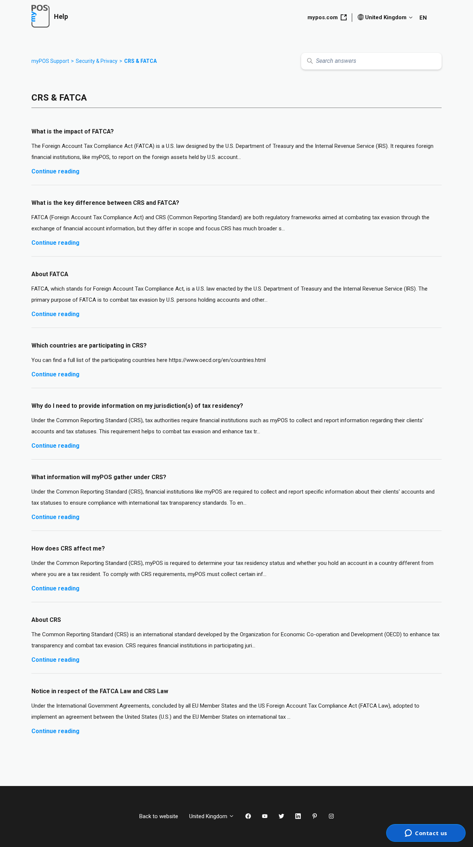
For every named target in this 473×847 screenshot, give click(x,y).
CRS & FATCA (140, 61)
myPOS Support (50, 61)
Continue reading (55, 171)
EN (423, 17)
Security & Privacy (97, 61)
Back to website (158, 816)
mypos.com (322, 17)
